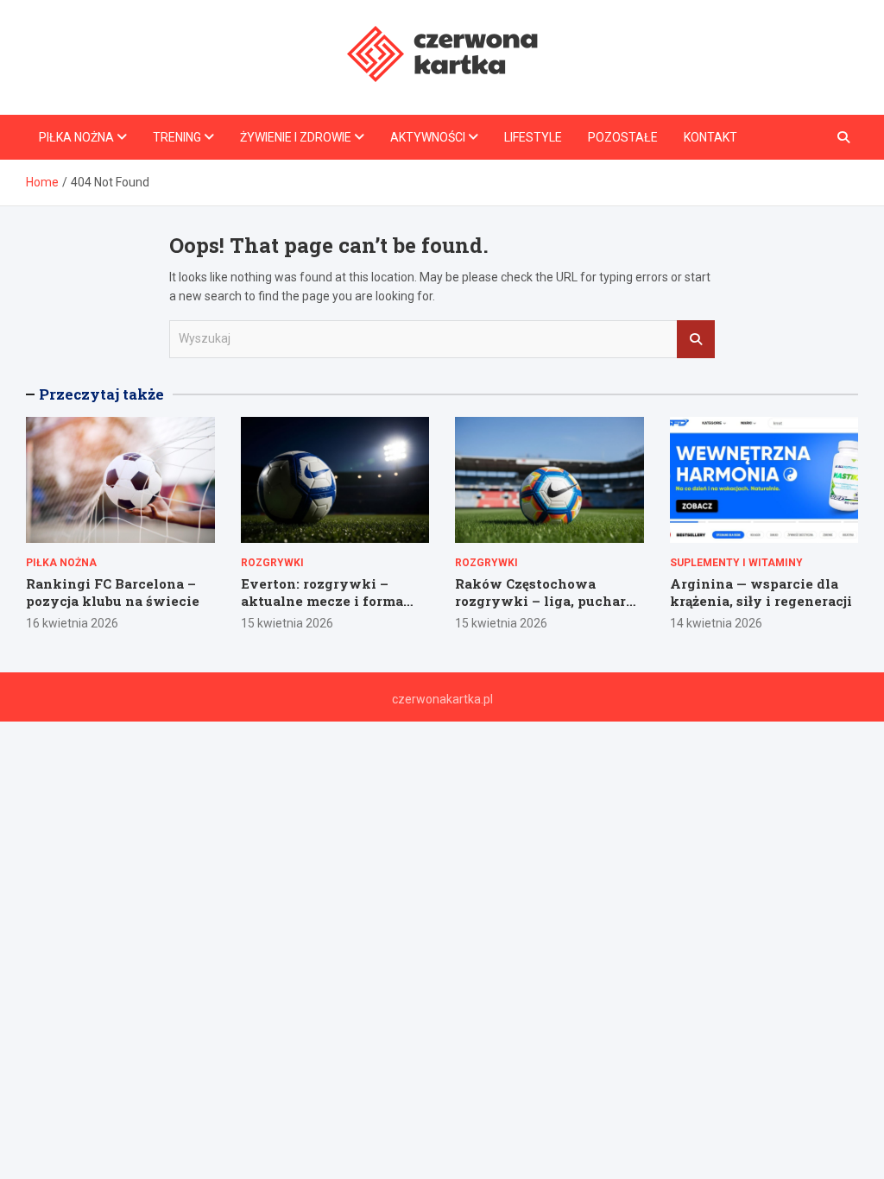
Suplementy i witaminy (736, 563)
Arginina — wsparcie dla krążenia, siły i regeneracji (761, 592)
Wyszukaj (696, 339)
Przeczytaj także (101, 394)
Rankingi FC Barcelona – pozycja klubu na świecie (112, 592)
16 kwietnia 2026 (72, 623)
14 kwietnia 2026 (716, 623)
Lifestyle (533, 137)
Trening (177, 137)
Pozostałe (623, 137)
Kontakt (710, 137)
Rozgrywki (272, 563)
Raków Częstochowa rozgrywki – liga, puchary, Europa (546, 600)
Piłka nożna (76, 137)
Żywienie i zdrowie (295, 137)
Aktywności (427, 137)
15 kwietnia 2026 (287, 623)
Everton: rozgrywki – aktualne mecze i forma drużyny (322, 600)
